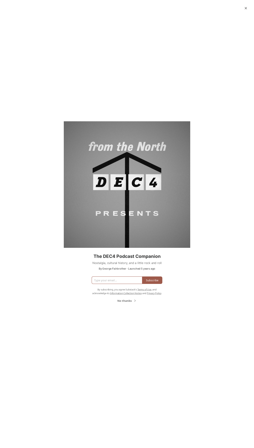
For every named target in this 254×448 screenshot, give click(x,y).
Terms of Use (144, 289)
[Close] (246, 8)
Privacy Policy (154, 293)
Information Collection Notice (126, 293)
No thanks (124, 301)
